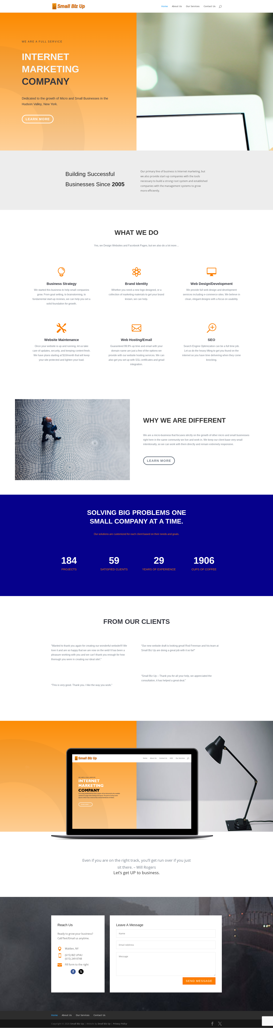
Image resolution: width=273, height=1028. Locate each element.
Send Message (199, 981)
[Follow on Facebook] (73, 971)
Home (164, 6)
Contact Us (209, 6)
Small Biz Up (77, 1023)
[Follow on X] (81, 971)
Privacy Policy (120, 1023)
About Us (177, 6)
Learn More (38, 119)
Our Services (193, 6)
